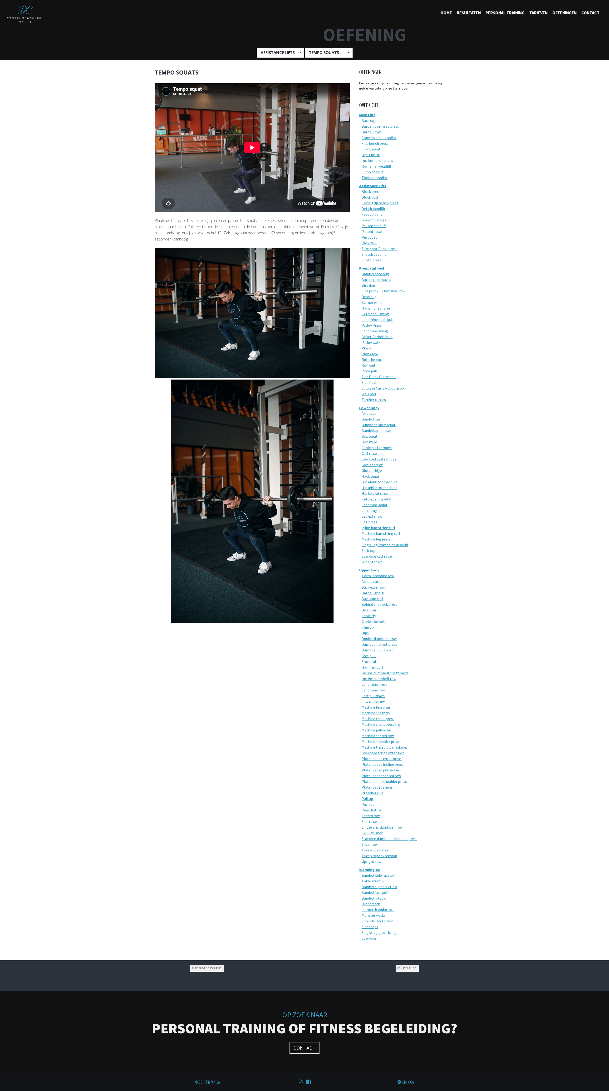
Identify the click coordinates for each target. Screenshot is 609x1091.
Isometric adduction (378, 909)
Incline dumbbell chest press (385, 673)
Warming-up (369, 869)
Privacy (209, 1082)
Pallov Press (372, 325)
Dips (365, 633)
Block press (371, 191)
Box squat (370, 436)
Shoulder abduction (377, 921)
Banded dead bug (375, 273)
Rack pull (369, 242)
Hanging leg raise (376, 308)
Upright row (371, 861)
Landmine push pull (377, 319)
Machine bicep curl (377, 707)
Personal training (505, 12)
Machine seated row (378, 735)
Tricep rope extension (379, 855)
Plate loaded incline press (382, 764)
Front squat (371, 149)
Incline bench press (377, 160)
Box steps (370, 442)
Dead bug (369, 296)
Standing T (370, 938)
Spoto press (371, 260)
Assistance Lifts (372, 185)
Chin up (368, 627)
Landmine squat (375, 504)
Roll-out (369, 365)
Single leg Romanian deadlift (385, 544)
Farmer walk (372, 302)
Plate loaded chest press (382, 758)
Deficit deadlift (373, 208)
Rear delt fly (372, 810)
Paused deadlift (374, 225)
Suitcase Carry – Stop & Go (383, 388)
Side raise (369, 821)
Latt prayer (371, 510)
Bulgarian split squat (379, 424)
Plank (366, 348)
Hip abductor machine (380, 482)
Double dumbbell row (379, 638)
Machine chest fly (376, 713)
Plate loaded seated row (381, 775)
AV (219, 1082)
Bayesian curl (372, 598)
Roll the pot (372, 359)
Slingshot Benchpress (379, 248)
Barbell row (371, 132)
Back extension (374, 587)
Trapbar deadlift (375, 177)
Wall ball (369, 393)
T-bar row (370, 844)
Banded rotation (375, 898)
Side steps (370, 926)
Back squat (370, 120)
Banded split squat (377, 430)
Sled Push (369, 382)
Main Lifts (367, 114)
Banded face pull (375, 892)
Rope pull (369, 371)
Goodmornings (374, 220)
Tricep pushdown (375, 850)
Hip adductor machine (379, 487)
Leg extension (373, 516)
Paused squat (372, 231)
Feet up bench (373, 214)
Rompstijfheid (371, 268)
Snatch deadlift (374, 254)
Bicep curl (370, 610)
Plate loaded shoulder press (384, 781)
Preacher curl (372, 793)
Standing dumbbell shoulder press (389, 838)
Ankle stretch (373, 881)
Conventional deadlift (379, 137)
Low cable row (373, 701)
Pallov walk (371, 342)
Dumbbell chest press (379, 644)
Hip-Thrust (371, 154)
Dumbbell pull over (377, 650)
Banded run (371, 419)
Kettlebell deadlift (377, 499)
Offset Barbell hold (377, 336)
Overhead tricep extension (383, 753)
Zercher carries (374, 399)
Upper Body (369, 570)
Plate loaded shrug (377, 787)
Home (446, 12)
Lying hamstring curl (378, 527)
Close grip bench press (380, 202)
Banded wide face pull (379, 875)
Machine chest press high (382, 724)
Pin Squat (369, 237)
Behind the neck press (379, 604)
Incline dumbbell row (379, 678)
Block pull (370, 197)
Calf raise (369, 453)
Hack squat (370, 476)
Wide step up (372, 562)
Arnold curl (370, 581)
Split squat (370, 550)
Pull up (367, 798)
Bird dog (368, 285)
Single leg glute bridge (380, 932)
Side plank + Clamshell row (383, 291)
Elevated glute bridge (379, 459)
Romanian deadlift (376, 166)
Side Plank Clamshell (379, 376)
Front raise (370, 661)
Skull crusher (372, 833)
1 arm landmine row (378, 575)
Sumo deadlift (373, 172)
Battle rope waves (376, 279)
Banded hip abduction (379, 886)
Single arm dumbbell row (382, 827)
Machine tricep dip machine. (384, 747)
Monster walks (373, 915)
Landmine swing (375, 331)
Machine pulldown (376, 730)
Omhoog (408, 1082)
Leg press (369, 522)
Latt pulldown (373, 695)
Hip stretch (371, 903)
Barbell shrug (373, 593)
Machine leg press (376, 539)
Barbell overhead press (380, 126)
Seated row (371, 815)
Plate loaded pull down (380, 770)
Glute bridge (372, 470)
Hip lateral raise (375, 493)
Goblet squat (372, 464)
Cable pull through (377, 447)
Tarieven (538, 12)
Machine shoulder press (381, 741)
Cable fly (369, 615)
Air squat (369, 413)
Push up (368, 804)
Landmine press (374, 684)
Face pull (369, 655)
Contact (590, 12)
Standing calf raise (377, 556)
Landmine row (373, 690)
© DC (198, 1082)
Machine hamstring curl (381, 533)
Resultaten (469, 12)
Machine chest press (378, 718)
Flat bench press (375, 143)
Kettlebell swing (375, 313)
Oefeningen (564, 12)
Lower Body (369, 407)
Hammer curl (372, 667)
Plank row (370, 353)
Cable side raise (374, 621)
